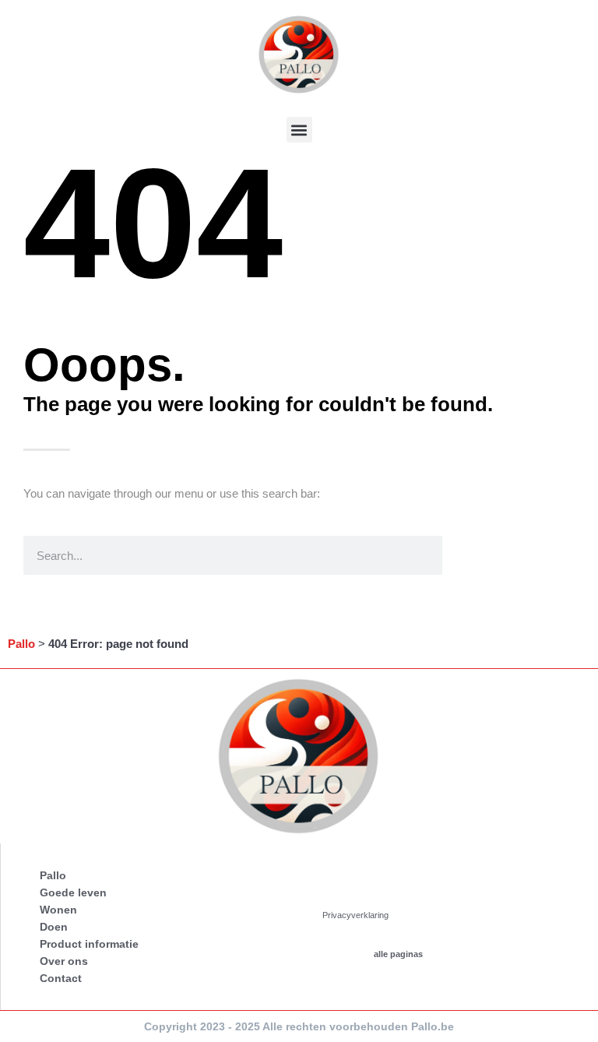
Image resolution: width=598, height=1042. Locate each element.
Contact (61, 978)
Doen (54, 927)
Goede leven (73, 892)
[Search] (461, 555)
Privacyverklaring (355, 915)
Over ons (64, 961)
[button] (299, 130)
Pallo (21, 643)
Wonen (58, 909)
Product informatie (89, 944)
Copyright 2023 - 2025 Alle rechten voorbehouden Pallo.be (299, 1026)
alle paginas (398, 954)
